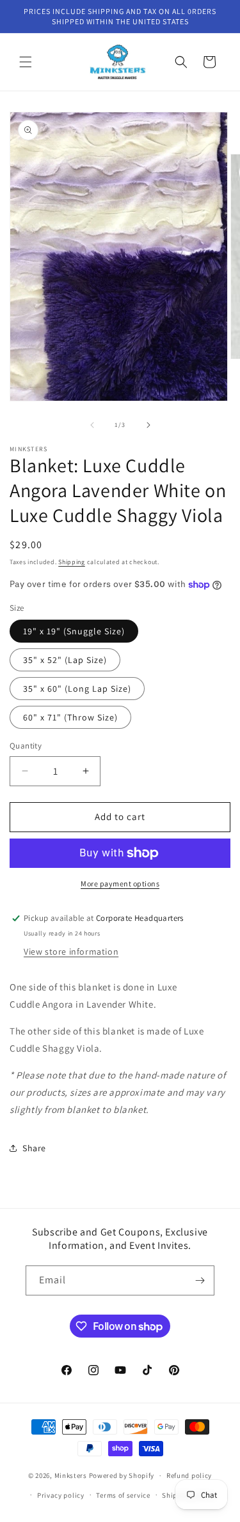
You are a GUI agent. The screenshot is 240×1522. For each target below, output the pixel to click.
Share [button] (34, 1148)
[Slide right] (148, 425)
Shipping (71, 562)
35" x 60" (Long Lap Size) (77, 688)
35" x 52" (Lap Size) (65, 660)
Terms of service (123, 1495)
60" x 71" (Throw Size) (70, 717)
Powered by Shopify (122, 1475)
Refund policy (189, 1475)
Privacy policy (60, 1495)
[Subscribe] (200, 1280)
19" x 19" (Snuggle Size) (74, 631)
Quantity (26, 745)
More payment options (120, 883)
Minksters (70, 1475)
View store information (71, 951)
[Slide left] (92, 425)
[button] (26, 62)
